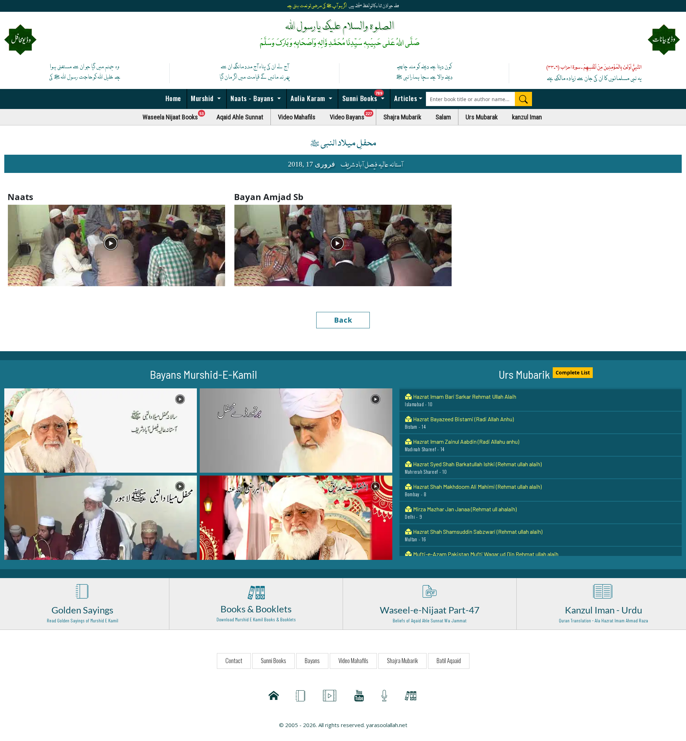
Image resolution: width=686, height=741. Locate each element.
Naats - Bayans (252, 98)
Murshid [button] (202, 98)
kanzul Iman (527, 117)
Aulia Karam (308, 98)
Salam (443, 117)
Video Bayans (353, 115)
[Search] (523, 99)
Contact (233, 660)
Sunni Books (365, 96)
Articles (404, 98)
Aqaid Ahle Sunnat (240, 117)
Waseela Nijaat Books (176, 115)
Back (343, 320)
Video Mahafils (296, 117)
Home (172, 98)
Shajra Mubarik (402, 117)
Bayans (312, 660)
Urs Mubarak (482, 117)
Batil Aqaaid (449, 660)
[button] (100, 430)
